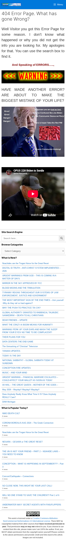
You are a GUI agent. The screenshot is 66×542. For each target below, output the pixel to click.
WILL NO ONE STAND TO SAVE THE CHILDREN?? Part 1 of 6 (30, 495)
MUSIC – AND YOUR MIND (14, 373)
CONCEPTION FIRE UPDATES (16, 368)
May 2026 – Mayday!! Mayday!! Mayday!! (20, 389)
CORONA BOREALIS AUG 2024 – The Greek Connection (27, 423)
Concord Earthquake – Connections (18, 476)
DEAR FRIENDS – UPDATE (14, 320)
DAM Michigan (8, 402)
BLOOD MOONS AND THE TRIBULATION (21, 288)
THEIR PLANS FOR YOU (13, 337)
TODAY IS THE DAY (11, 356)
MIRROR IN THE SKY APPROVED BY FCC (22, 283)
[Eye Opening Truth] (11, 5)
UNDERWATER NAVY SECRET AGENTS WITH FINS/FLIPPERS (31, 505)
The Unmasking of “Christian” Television (20, 346)
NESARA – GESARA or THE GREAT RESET (22, 442)
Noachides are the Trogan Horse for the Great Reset (25, 263)
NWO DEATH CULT (11, 413)
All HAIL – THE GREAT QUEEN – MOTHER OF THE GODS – (30, 385)
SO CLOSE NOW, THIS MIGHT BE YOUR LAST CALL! (27, 486)
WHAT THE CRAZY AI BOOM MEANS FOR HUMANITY (27, 325)
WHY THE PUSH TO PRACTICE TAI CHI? (21, 308)
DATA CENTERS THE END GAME (17, 342)
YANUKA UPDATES (11, 351)
